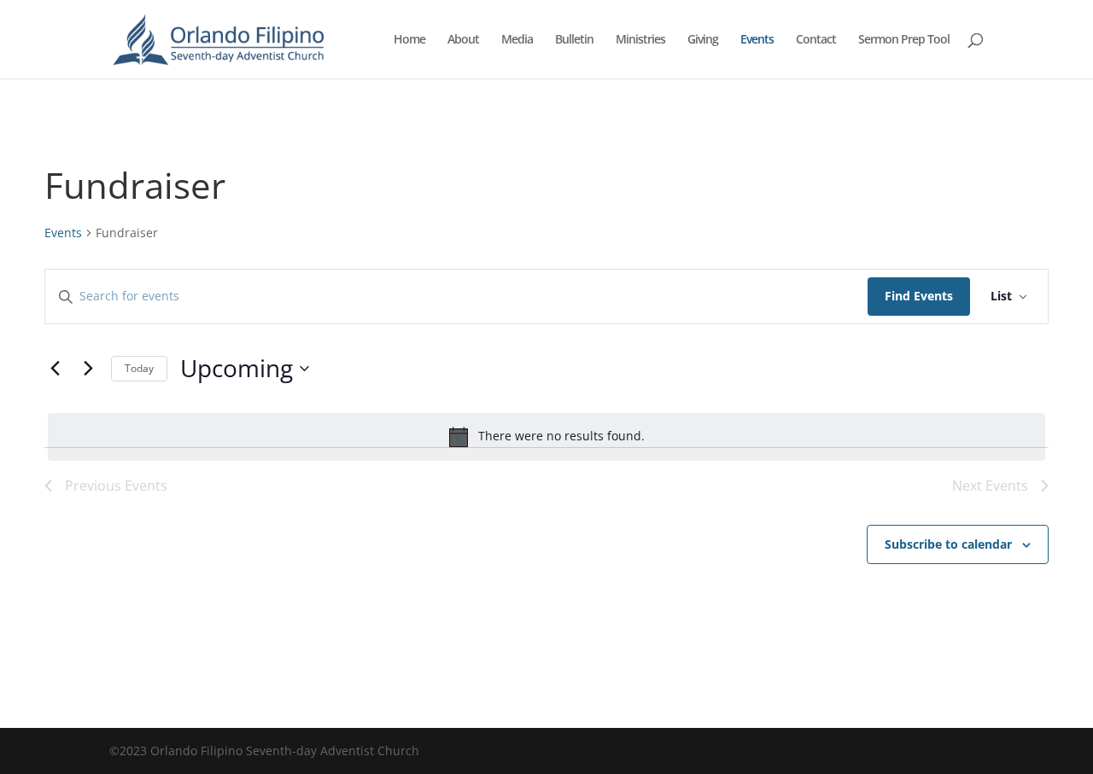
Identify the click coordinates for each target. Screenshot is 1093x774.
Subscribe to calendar (948, 544)
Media (517, 40)
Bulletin (574, 40)
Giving (702, 40)
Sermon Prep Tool (904, 40)
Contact (816, 40)
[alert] (546, 437)
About (463, 40)
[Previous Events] (54, 368)
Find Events (919, 296)
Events (757, 40)
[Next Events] (88, 368)
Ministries (640, 40)
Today (139, 368)
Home (409, 40)
